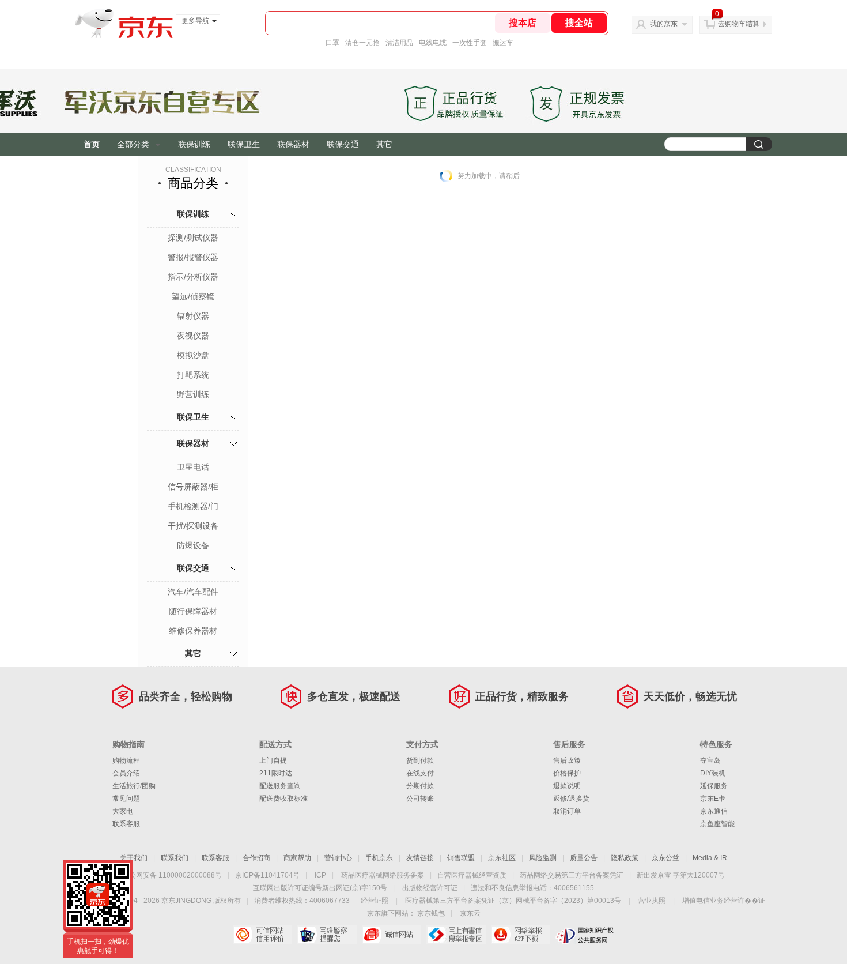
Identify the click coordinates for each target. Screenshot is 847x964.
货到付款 (420, 760)
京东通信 (714, 811)
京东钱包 (431, 913)
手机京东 (379, 858)
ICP (320, 875)
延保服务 (714, 786)
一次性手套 (469, 43)
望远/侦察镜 (193, 296)
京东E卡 (712, 798)
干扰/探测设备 (193, 525)
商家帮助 (297, 858)
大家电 (122, 811)
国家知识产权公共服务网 (585, 934)
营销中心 (338, 858)
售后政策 (567, 760)
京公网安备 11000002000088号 (172, 875)
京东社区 (502, 858)
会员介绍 (126, 773)
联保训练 (194, 144)
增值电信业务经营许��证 (723, 901)
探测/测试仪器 (193, 237)
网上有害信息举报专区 (456, 934)
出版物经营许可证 (429, 888)
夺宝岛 (710, 760)
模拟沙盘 (193, 355)
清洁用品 (399, 43)
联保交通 (343, 144)
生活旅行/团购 (134, 786)
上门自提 (273, 760)
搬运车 (503, 43)
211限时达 (275, 773)
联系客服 (126, 824)
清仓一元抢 (362, 43)
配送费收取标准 (283, 798)
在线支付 (420, 773)
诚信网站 (391, 934)
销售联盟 (461, 858)
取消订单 (567, 811)
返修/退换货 (571, 798)
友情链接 (420, 858)
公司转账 (420, 798)
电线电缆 (433, 43)
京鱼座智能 (717, 824)
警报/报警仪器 (193, 257)
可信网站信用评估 (262, 934)
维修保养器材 (193, 630)
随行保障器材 (193, 611)
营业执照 (652, 901)
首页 (92, 144)
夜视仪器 (193, 335)
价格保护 (567, 773)
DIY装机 (712, 773)
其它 (384, 144)
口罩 (332, 43)
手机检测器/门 (193, 506)
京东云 (470, 913)
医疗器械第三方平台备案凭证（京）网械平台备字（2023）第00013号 (513, 901)
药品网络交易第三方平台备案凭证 (571, 875)
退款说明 (567, 786)
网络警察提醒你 (327, 934)
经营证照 (374, 901)
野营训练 (193, 394)
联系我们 (174, 858)
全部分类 (133, 144)
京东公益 (665, 858)
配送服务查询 (280, 786)
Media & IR (710, 858)
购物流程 (126, 760)
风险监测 (543, 858)
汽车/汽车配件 (193, 591)
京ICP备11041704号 (267, 875)
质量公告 (584, 858)
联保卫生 (244, 144)
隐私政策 (624, 858)
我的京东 (664, 24)
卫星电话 (193, 467)
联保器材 (293, 144)
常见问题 (126, 798)
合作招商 (256, 858)
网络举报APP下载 (520, 934)
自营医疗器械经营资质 (471, 875)
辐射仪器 (193, 316)
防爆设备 (193, 545)
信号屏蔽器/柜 (193, 486)
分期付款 (420, 786)
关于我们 (134, 858)
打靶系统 (193, 374)
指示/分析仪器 (193, 276)
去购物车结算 (738, 24)
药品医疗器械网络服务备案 (382, 875)
